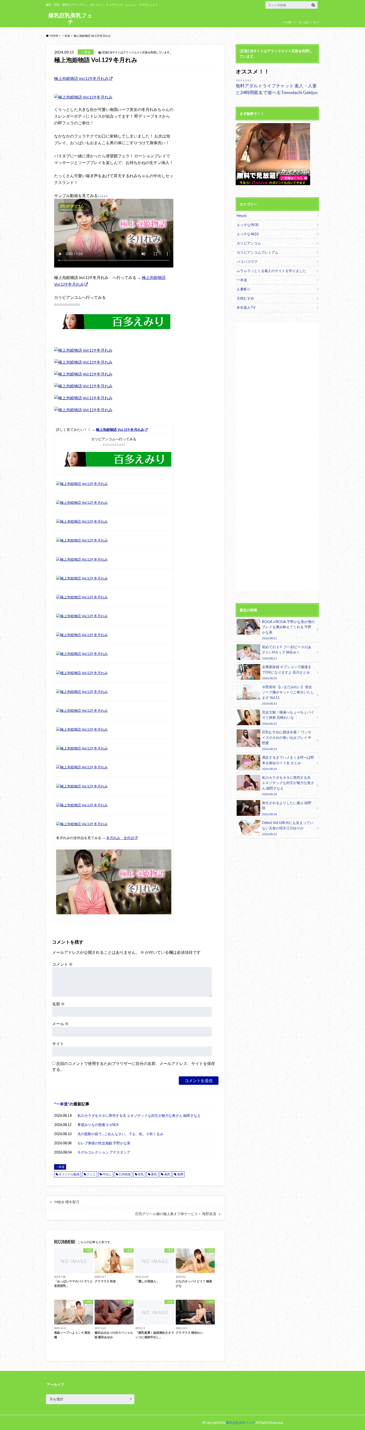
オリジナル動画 (69, 1174)
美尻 (167, 1174)
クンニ (91, 1174)
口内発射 (125, 1174)
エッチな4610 (247, 234)
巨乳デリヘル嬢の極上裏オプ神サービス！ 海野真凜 (175, 1214)
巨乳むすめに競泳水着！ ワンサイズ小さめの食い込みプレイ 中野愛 (286, 740)
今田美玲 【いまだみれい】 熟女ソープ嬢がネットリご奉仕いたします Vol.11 (288, 695)
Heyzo (242, 215)
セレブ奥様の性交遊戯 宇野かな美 (103, 1143)
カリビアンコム (249, 243)
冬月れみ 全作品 (120, 838)
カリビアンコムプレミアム (257, 252)
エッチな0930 (247, 225)
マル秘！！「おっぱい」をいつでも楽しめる (300, 25)
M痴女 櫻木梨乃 (67, 1202)
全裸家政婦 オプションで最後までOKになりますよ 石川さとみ (286, 672)
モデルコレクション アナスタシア (103, 1152)
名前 (58, 1003)
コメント (62, 964)
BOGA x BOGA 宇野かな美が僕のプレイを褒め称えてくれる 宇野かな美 (288, 629)
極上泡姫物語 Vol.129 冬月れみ (81, 78)
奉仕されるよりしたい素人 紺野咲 (286, 808)
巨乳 (141, 1174)
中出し (107, 1174)
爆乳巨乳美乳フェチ (70, 18)
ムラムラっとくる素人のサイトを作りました (271, 271)
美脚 (180, 1174)
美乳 (154, 1174)
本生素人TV (246, 307)
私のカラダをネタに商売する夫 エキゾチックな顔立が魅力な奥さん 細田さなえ (139, 1115)
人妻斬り (244, 289)
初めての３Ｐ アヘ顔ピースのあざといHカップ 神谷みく (286, 652)
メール (60, 1023)
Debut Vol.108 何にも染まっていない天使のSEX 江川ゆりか (287, 828)
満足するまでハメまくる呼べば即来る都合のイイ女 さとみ (288, 762)
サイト (58, 1043)
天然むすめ (245, 298)
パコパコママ (247, 261)
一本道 (62, 1103)
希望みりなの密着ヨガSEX (97, 1125)
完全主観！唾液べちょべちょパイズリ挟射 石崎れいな (288, 717)
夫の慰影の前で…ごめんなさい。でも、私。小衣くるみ (120, 1134)
